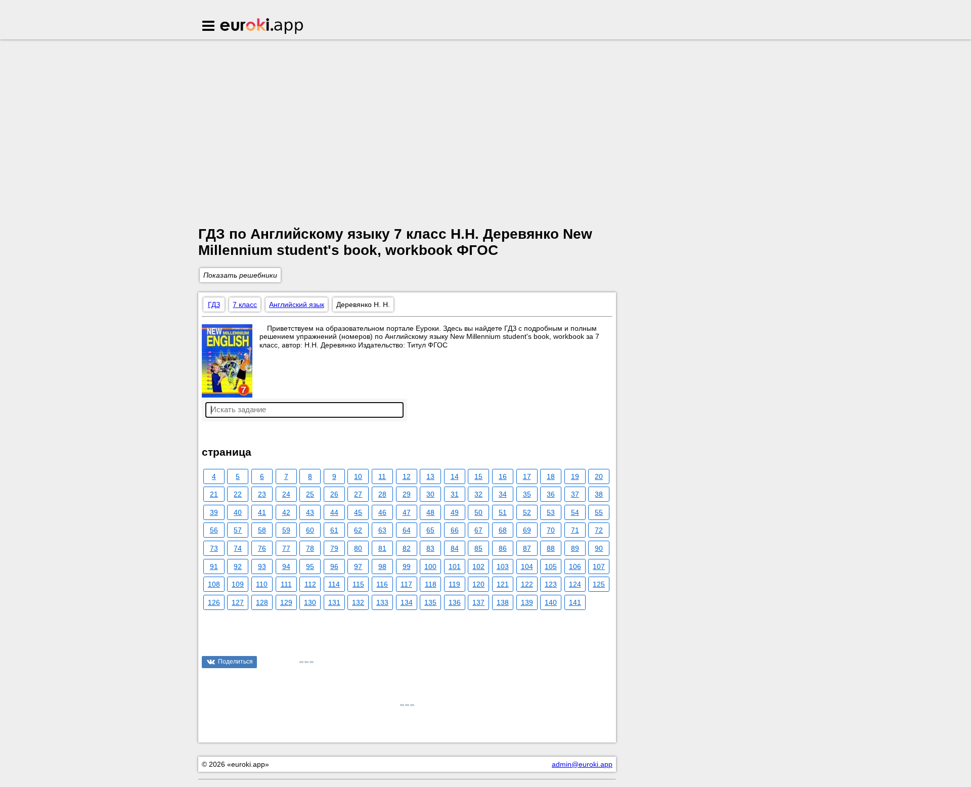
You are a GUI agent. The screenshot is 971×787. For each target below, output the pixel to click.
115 (358, 584)
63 (382, 530)
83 (430, 548)
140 (551, 602)
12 (407, 476)
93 (262, 566)
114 (334, 584)
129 (286, 602)
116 (382, 584)
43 (310, 512)
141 (575, 602)
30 (430, 494)
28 (382, 494)
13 (430, 476)
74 (238, 548)
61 (334, 530)
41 (262, 512)
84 (455, 548)
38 (599, 494)
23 (262, 494)
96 (334, 566)
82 (407, 548)
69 (527, 530)
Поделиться (235, 661)
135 (430, 602)
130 (310, 602)
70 (551, 530)
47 (407, 512)
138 (503, 602)
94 (286, 566)
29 (407, 494)
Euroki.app (262, 27)
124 (575, 584)
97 (358, 566)
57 (238, 530)
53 (551, 512)
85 (478, 548)
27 (358, 494)
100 (430, 566)
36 (551, 494)
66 (455, 530)
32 (478, 494)
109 (238, 584)
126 (214, 602)
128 (262, 602)
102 (478, 566)
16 (503, 476)
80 (358, 548)
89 (575, 548)
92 (238, 566)
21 (214, 494)
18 (551, 476)
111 (286, 584)
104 (527, 566)
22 (238, 494)
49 (455, 512)
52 (527, 512)
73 (214, 548)
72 (599, 530)
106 (575, 566)
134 (407, 602)
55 (599, 512)
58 (262, 530)
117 (406, 584)
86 (503, 548)
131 (334, 602)
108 (214, 584)
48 (430, 512)
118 (430, 584)
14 (455, 476)
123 (551, 584)
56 (214, 530)
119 (454, 584)
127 (238, 602)
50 (478, 512)
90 (599, 548)
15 (478, 476)
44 (334, 512)
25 (310, 494)
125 (599, 584)
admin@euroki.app (582, 764)
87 (527, 548)
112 (310, 584)
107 (599, 566)
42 (286, 512)
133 (382, 602)
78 (310, 548)
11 (382, 476)
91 (214, 566)
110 (262, 584)
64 (407, 530)
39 (214, 512)
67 (478, 530)
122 (527, 584)
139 (527, 602)
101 (455, 566)
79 (334, 548)
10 (358, 476)
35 (527, 494)
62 (358, 530)
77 (286, 548)
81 (382, 548)
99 (407, 566)
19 (575, 476)
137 (478, 602)
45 (358, 512)
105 (551, 566)
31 (455, 494)
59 (286, 530)
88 (551, 548)
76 (262, 548)
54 (575, 512)
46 (382, 512)
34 (503, 494)
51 (503, 512)
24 (286, 494)
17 (527, 476)
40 (238, 512)
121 (503, 584)
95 (310, 566)
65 (430, 530)
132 (358, 602)
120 (478, 584)
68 (503, 530)
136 (455, 602)
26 (334, 494)
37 (575, 494)
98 (382, 566)
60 (310, 530)
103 (503, 566)
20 (599, 476)
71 (575, 530)
